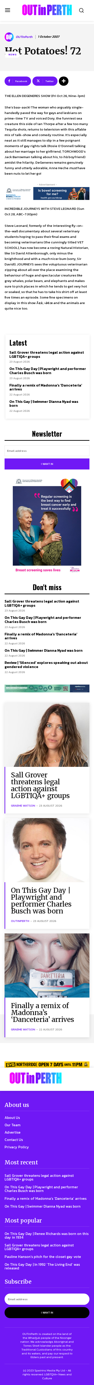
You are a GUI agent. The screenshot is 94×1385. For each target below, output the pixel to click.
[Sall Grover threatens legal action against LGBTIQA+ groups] (47, 735)
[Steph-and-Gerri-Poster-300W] (47, 526)
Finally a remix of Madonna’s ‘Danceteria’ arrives (45, 387)
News (12, 54)
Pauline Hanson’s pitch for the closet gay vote (43, 1256)
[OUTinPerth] (10, 37)
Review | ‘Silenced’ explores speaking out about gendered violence (46, 664)
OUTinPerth (24, 37)
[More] (63, 81)
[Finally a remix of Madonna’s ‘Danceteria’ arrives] (47, 965)
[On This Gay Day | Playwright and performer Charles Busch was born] (47, 850)
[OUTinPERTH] (47, 10)
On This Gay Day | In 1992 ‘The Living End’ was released (42, 1266)
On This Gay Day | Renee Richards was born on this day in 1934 (47, 1235)
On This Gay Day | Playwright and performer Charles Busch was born (47, 370)
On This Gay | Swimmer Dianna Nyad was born (43, 403)
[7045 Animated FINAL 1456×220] (47, 193)
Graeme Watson (23, 805)
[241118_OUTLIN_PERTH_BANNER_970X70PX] (47, 1064)
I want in (47, 464)
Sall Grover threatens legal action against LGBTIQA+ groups (46, 354)
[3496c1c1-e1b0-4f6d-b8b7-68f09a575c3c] (47, 688)
